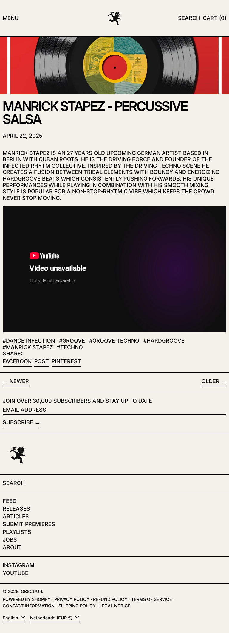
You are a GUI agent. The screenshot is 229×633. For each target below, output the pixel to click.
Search (14, 483)
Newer (19, 381)
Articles (16, 516)
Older (210, 381)
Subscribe (18, 422)
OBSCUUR (31, 591)
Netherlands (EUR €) (52, 617)
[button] (189, 18)
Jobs (10, 539)
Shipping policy (77, 605)
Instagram (18, 565)
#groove (72, 341)
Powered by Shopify (26, 599)
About (12, 547)
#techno (70, 347)
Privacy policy (71, 599)
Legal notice (115, 605)
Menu (10, 18)
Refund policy (110, 599)
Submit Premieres (29, 524)
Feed (9, 501)
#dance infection (29, 341)
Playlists (17, 532)
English (11, 617)
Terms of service (151, 599)
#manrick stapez (28, 347)
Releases (16, 509)
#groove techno (114, 341)
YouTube (15, 573)
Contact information (29, 605)
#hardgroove (164, 341)
